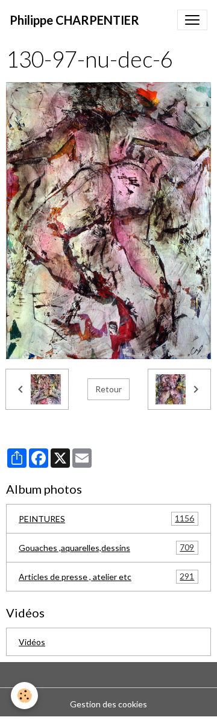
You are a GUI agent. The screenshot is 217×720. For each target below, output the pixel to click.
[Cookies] (24, 695)
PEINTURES (106, 518)
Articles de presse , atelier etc (106, 576)
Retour (108, 389)
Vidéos (32, 642)
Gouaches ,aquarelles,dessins (106, 547)
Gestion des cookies (108, 704)
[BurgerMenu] (192, 20)
